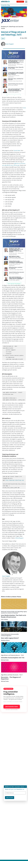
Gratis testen (20, 1)
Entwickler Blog (5, 5)
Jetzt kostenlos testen (11, 706)
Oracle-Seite (17, 150)
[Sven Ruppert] (3, 44)
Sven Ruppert (10, 44)
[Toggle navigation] (6, 2)
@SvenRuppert (19, 538)
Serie (24, 108)
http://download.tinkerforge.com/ (15, 480)
